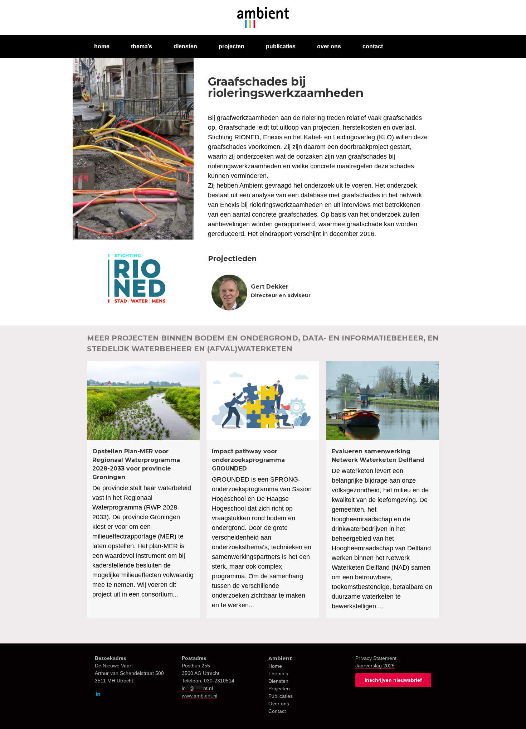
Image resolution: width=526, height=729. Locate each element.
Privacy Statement (375, 658)
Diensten (278, 681)
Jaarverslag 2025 (375, 665)
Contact (277, 711)
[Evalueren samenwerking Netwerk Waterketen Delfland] (382, 489)
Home (275, 666)
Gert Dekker (269, 286)
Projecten (279, 688)
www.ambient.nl (199, 696)
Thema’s (278, 673)
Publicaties (280, 696)
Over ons (278, 703)
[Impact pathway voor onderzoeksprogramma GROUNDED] (262, 489)
